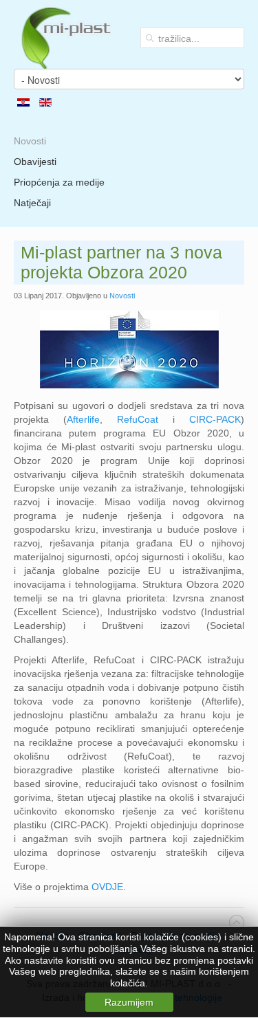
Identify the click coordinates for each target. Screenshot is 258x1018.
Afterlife (83, 419)
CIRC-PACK (215, 419)
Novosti (122, 295)
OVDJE (107, 886)
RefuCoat (137, 419)
